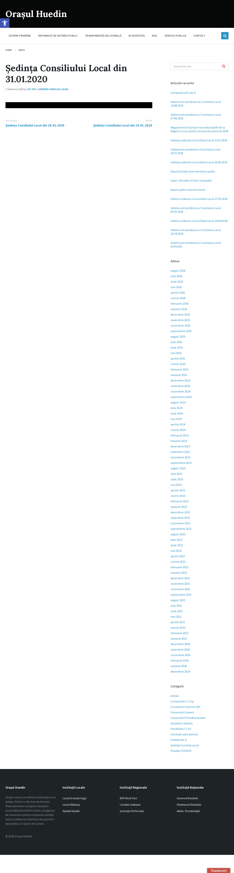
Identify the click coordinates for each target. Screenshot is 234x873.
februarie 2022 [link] (179, 567)
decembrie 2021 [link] (180, 578)
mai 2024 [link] (176, 419)
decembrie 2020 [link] (180, 644)
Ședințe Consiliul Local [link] (54, 89)
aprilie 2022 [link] (178, 556)
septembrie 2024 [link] (181, 397)
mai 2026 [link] (176, 287)
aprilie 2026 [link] (178, 292)
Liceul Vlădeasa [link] (71, 804)
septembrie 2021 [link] (181, 594)
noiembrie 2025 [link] (180, 320)
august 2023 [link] (178, 468)
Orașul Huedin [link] (36, 13)
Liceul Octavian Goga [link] (74, 798)
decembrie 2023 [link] (180, 446)
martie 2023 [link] (178, 496)
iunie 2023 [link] (177, 479)
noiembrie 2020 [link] (180, 649)
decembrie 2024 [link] (180, 380)
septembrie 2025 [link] (181, 331)
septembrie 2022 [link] (181, 528)
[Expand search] (225, 35)
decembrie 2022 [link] (180, 512)
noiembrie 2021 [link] (180, 583)
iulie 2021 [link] (176, 605)
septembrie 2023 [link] (181, 463)
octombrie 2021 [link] (180, 589)
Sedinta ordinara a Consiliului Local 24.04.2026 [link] (199, 221)
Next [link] (149, 120)
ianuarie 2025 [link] (179, 375)
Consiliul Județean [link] (130, 804)
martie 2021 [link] (178, 627)
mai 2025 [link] (176, 353)
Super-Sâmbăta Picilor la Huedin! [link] (191, 180)
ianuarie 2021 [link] (179, 638)
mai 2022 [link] (176, 550)
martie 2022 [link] (178, 561)
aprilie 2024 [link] (178, 424)
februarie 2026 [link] (179, 303)
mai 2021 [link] (176, 616)
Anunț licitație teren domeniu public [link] (193, 171)
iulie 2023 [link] (176, 474)
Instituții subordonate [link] (184, 734)
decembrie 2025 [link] (180, 314)
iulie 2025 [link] (176, 342)
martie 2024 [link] (178, 430)
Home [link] (8, 50)
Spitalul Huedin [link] (71, 811)
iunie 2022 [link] (177, 545)
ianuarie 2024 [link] (179, 441)
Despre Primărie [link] (20, 35)
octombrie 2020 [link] (180, 655)
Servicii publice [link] (175, 35)
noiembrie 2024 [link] (180, 386)
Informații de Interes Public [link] (58, 35)
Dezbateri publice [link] (182, 723)
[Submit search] (224, 66)
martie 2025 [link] (178, 364)
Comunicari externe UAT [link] (186, 707)
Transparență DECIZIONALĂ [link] (103, 35)
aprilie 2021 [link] (178, 622)
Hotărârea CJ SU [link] (181, 729)
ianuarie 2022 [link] (179, 572)
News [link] (22, 50)
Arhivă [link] (174, 696)
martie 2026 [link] (178, 298)
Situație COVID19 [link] (181, 751)
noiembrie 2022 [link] (180, 518)
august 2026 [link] (178, 270)
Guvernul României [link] (187, 798)
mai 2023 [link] (176, 485)
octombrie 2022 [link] (180, 523)
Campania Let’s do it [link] (183, 92)
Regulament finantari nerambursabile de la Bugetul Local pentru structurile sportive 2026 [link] (199, 129)
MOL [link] (154, 35)
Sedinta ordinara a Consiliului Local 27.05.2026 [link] (199, 199)
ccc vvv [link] (31, 89)
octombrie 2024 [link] (180, 391)
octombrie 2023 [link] (180, 457)
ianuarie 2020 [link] (179, 666)
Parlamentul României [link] (189, 804)
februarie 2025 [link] (179, 369)
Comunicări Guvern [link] (182, 712)
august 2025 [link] (178, 336)
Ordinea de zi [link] (179, 740)
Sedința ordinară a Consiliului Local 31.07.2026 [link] (199, 140)
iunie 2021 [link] (177, 611)
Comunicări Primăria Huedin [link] (188, 718)
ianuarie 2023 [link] (179, 507)
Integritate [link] (137, 35)
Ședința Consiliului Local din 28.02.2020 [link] (34, 125)
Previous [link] (11, 120)
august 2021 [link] (178, 600)
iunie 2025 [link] (177, 347)
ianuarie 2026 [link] (179, 309)
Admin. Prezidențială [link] (188, 811)
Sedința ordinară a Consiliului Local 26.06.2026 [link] (199, 162)
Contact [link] (199, 35)
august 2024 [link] (178, 402)
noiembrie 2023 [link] (180, 452)
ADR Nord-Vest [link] (128, 798)
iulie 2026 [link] (176, 276)
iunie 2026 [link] (177, 281)
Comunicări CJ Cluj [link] (182, 701)
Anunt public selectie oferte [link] (188, 189)
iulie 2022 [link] (176, 539)
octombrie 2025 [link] (180, 325)
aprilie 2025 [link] (178, 358)
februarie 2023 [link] (179, 501)
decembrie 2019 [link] (180, 671)
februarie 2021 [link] (179, 633)
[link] (5, 23)
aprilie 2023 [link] (178, 490)
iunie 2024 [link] (177, 413)
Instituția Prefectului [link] (132, 811)
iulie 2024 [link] (176, 408)
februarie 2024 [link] (179, 435)
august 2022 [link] (178, 534)
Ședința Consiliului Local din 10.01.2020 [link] (122, 125)
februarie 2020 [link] (179, 660)
